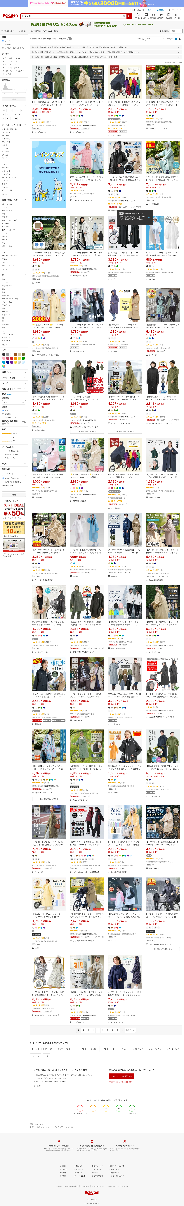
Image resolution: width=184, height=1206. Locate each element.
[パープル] (11, 362)
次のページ (130, 1030)
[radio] (3, 41)
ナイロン (5, 207)
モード (4, 158)
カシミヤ (5, 262)
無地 (3, 279)
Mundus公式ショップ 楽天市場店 (47, 355)
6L (12, 114)
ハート (4, 331)
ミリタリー (6, 148)
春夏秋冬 (114, 211)
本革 (3, 214)
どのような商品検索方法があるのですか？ (51, 1078)
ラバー (4, 249)
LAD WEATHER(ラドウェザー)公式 (85, 427)
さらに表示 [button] (7, 74)
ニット (4, 243)
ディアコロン (115, 724)
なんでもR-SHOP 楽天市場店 (83, 941)
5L (8, 114)
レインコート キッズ (88, 1049)
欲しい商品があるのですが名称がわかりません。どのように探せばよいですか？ (65, 1075)
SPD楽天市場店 (78, 351)
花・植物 (5, 295)
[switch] (24, 422)
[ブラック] (3, 354)
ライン (4, 328)
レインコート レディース (42, 1049)
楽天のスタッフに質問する (121, 1076)
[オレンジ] (15, 358)
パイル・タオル (7, 265)
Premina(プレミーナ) (80, 800)
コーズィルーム (40, 132)
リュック (35, 1056)
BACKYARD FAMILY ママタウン (160, 424)
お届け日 (5, 407)
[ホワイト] (11, 354)
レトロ (4, 184)
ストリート (6, 145)
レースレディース (41, 652)
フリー (14, 118)
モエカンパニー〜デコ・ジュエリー (48, 1015)
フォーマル (6, 142)
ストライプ (6, 315)
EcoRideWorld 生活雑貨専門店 (160, 944)
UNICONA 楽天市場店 (118, 649)
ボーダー (5, 324)
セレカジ (5, 187)
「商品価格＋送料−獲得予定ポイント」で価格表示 (47, 39)
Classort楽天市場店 (156, 580)
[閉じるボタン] (178, 47)
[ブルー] (3, 362)
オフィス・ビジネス (9, 129)
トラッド (5, 181)
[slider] (2, 90)
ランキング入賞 (116, 128)
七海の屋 (38, 724)
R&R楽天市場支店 (79, 501)
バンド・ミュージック (10, 177)
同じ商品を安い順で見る (87, 432)
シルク (4, 236)
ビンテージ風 (7, 190)
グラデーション (7, 334)
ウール (4, 233)
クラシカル (6, 171)
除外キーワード (7, 485)
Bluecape (114, 793)
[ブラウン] (15, 354)
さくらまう (115, 279)
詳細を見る (113, 57)
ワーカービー (153, 355)
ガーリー (5, 168)
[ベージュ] (19, 354)
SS (4, 110)
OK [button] (148, 217)
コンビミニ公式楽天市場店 (82, 200)
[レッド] (11, 358)
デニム (4, 259)
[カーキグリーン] (23, 354)
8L (20, 114)
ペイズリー (6, 341)
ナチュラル (6, 174)
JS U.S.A (114, 941)
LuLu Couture (116, 135)
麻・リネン (6, 240)
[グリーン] (23, 358)
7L (16, 114)
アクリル (5, 217)
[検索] (129, 16)
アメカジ (5, 155)
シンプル (5, 135)
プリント (5, 282)
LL (18, 110)
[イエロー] (19, 358)
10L (8, 118)
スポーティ (6, 139)
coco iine (152, 279)
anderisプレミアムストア (158, 129)
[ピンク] (3, 358)
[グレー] (7, 354)
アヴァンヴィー (154, 498)
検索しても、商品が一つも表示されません (51, 1081)
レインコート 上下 (109, 1049)
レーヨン (5, 227)
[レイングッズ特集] (49, 176)
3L (22, 110)
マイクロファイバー (9, 256)
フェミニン (6, 164)
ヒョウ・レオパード (9, 337)
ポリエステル (7, 204)
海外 (9, 394)
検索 (14, 99)
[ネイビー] (7, 362)
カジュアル (6, 132)
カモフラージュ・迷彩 (10, 299)
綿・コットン (7, 211)
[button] (174, 10)
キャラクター (7, 286)
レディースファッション (39, 1127)
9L (4, 118)
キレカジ (5, 152)
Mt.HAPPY (114, 351)
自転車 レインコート (66, 1049)
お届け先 (5, 398)
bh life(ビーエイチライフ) (82, 276)
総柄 (3, 292)
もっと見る (38, 1086)
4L (4, 114)
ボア (3, 253)
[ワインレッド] (7, 358)
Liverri (37, 948)
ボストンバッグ (173, 1049)
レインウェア (138, 1049)
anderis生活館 (154, 204)
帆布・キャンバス (8, 230)
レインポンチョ (155, 1049)
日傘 (46, 1056)
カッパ (124, 1049)
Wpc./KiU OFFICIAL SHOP (120, 423)
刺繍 (3, 308)
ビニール (5, 223)
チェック (5, 312)
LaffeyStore (39, 498)
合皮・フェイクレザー (10, 220)
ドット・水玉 (7, 302)
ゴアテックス (7, 246)
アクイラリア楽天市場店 (44, 580)
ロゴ (3, 289)
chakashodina (40, 430)
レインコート (71, 1127)
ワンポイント (7, 305)
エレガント (6, 161)
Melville (75, 576)
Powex (37, 283)
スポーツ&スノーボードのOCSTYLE (86, 872)
